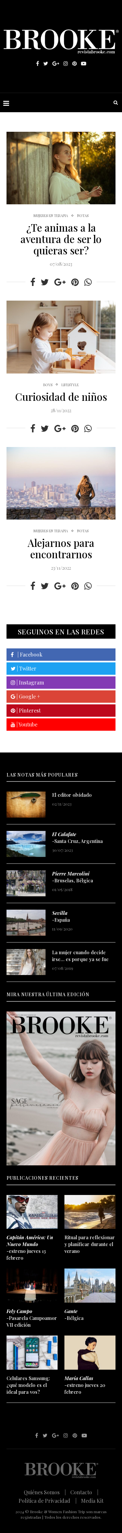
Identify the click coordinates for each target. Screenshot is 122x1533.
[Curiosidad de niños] (61, 337)
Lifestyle (70, 385)
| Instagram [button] (29, 682)
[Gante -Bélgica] (89, 1285)
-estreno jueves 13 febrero (30, 1247)
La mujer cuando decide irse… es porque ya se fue (80, 955)
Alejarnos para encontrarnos (61, 548)
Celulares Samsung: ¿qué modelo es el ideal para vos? (28, 1385)
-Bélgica (74, 1314)
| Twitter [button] (26, 668)
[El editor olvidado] (26, 805)
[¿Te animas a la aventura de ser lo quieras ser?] (61, 168)
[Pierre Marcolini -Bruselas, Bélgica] (26, 883)
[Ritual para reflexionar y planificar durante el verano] (89, 1212)
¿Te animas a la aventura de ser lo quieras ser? (61, 239)
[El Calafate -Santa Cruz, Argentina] (26, 844)
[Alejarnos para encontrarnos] (61, 483)
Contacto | (84, 1492)
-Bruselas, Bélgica (72, 877)
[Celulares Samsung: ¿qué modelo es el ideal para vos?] (32, 1353)
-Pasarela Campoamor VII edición (32, 1318)
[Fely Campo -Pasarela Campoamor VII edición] (32, 1285)
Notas (82, 215)
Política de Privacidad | (47, 1500)
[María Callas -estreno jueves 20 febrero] (89, 1353)
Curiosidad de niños (61, 396)
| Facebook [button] (28, 654)
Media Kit (92, 1500)
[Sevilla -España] (26, 923)
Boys (47, 385)
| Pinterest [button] (28, 710)
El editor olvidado (72, 795)
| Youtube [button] (26, 724)
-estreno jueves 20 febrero (84, 1385)
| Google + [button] (27, 696)
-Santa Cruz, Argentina (77, 837)
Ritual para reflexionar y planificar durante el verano (89, 1244)
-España (61, 916)
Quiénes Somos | (45, 1492)
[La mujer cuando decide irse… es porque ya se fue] (26, 962)
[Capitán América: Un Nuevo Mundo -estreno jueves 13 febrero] (32, 1212)
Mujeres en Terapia (51, 215)
